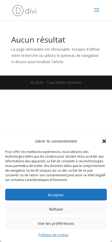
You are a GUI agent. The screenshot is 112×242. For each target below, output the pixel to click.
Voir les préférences (56, 223)
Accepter (56, 194)
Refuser (56, 209)
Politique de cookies (54, 235)
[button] (104, 141)
